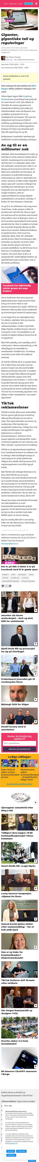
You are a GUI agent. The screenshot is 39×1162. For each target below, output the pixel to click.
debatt (5, 575)
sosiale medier (28, 581)
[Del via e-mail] (10, 586)
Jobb (5, 4)
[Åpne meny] (36, 3)
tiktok (5, 578)
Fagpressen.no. (13, 1143)
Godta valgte (21, 1151)
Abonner (29, 4)
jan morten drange (10, 581)
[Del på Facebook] (3, 586)
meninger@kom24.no (9, 544)
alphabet (22, 575)
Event (20, 4)
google (25, 578)
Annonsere (13, 4)
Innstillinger (32, 1160)
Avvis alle (10, 1151)
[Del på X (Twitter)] (6, 586)
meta (31, 575)
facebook (15, 578)
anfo (13, 575)
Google (26, 96)
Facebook (5, 99)
